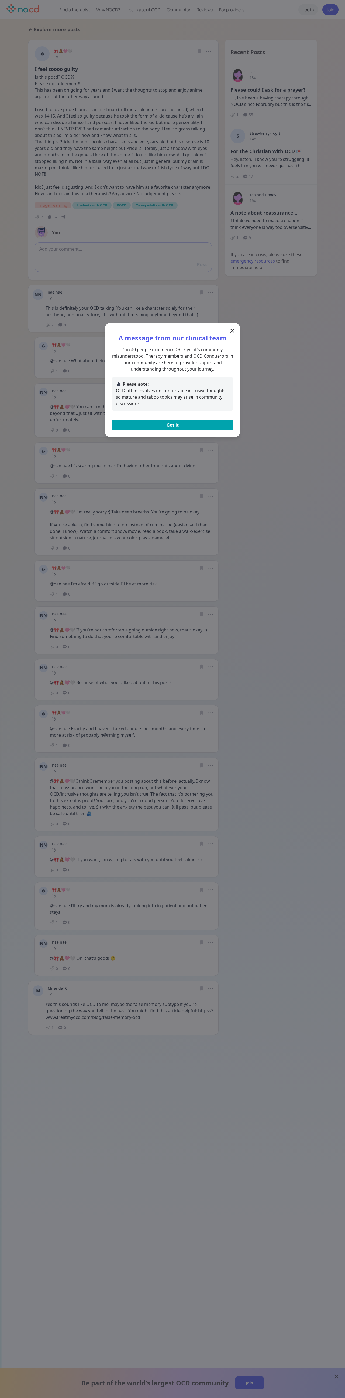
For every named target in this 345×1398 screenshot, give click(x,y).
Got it (173, 425)
